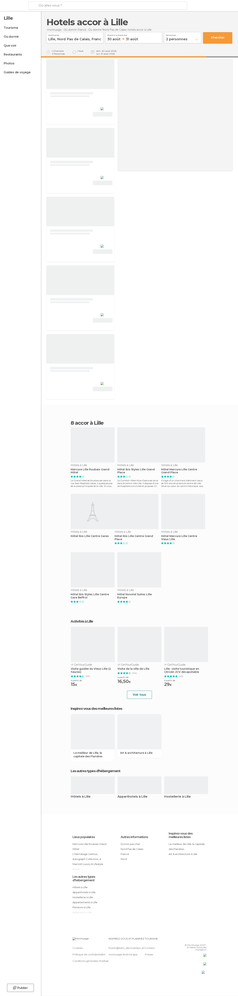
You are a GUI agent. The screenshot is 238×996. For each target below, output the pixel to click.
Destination (53, 34)
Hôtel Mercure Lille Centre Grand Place (179, 471)
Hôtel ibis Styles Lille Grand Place (136, 471)
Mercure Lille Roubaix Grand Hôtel (90, 471)
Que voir (10, 45)
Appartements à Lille (85, 902)
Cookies (78, 947)
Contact (150, 947)
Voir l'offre (103, 114)
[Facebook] (189, 940)
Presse (149, 954)
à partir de (76, 680)
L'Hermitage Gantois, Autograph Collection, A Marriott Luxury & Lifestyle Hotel (88, 862)
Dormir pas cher (130, 843)
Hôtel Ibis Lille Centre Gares (90, 536)
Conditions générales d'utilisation (92, 960)
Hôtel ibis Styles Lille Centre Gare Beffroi (90, 596)
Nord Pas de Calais (132, 849)
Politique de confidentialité (89, 954)
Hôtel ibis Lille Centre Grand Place (134, 538)
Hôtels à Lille (81, 796)
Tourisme (11, 28)
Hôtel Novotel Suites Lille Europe (134, 596)
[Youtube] (204, 940)
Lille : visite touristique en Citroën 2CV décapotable (181, 670)
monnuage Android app (123, 954)
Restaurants (13, 54)
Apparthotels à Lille (132, 796)
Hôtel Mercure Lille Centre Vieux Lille (179, 538)
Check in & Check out (117, 34)
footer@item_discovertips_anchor (129, 947)
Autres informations (134, 837)
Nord (124, 859)
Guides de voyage (17, 72)
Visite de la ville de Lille (133, 668)
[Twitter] (194, 940)
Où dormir (11, 36)
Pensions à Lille (82, 907)
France (125, 854)
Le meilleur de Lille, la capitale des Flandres (87, 754)
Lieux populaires (84, 837)
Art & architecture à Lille (136, 753)
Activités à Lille (82, 621)
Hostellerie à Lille (177, 796)
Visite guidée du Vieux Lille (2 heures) (91, 670)
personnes (171, 34)
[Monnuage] (14, 5)
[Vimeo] (199, 940)
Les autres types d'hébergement (84, 878)
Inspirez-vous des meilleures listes (181, 835)
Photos (9, 63)
